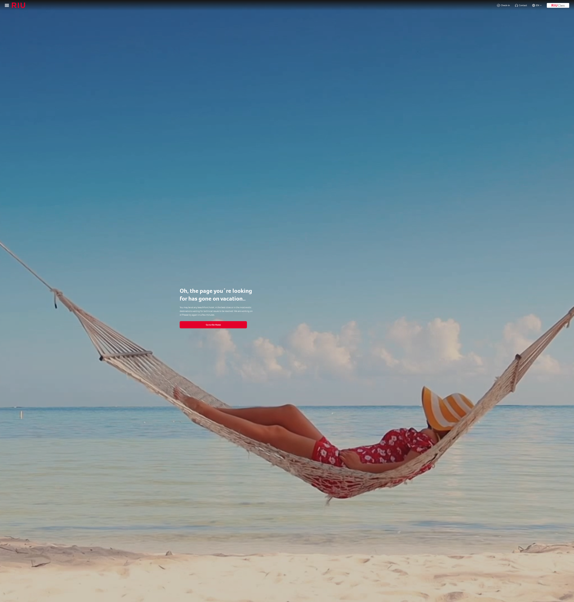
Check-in (505, 5)
